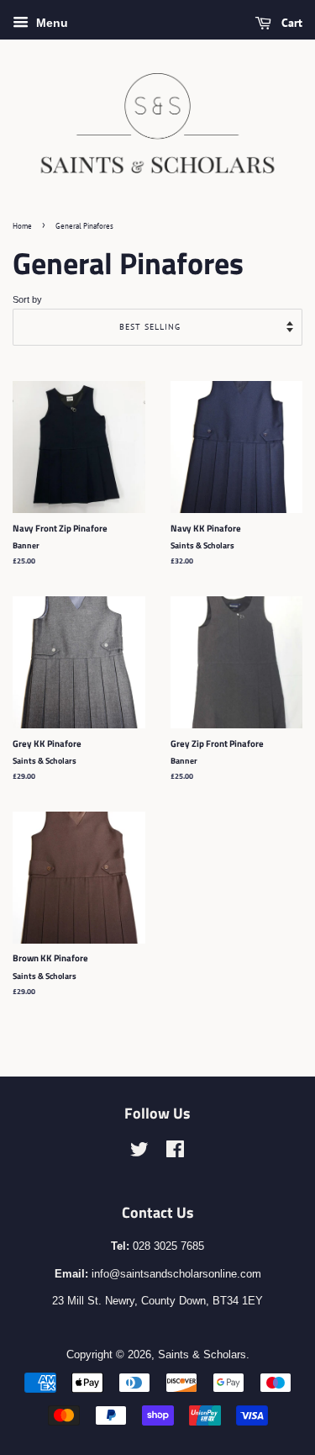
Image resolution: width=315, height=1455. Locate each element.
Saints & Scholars (202, 1354)
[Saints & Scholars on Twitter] (139, 1152)
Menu (50, 22)
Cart (290, 22)
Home (22, 225)
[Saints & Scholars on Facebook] (175, 1152)
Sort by (27, 299)
